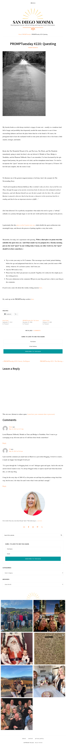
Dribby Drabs (46, 320)
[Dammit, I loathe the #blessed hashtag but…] (17, 616)
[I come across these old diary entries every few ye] (49, 649)
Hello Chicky (38, 742)
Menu (33, 3)
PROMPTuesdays (33, 47)
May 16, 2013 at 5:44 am (16, 451)
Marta (10, 427)
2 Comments (36, 330)
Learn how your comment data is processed (40, 414)
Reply (4, 443)
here (40, 288)
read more (39, 521)
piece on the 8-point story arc (25, 225)
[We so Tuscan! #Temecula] (17, 681)
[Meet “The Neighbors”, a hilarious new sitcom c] (17, 714)
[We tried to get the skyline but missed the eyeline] (49, 616)
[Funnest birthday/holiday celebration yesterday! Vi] (49, 681)
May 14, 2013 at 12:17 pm (16, 429)
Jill (10, 449)
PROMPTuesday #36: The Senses (31, 320)
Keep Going (5, 320)
